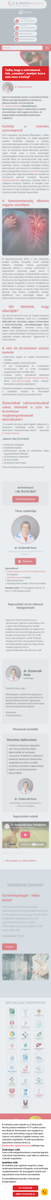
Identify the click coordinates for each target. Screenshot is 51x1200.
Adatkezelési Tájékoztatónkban (16, 1145)
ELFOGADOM (25, 1188)
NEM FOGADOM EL (25, 1194)
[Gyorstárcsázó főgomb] (44, 1192)
